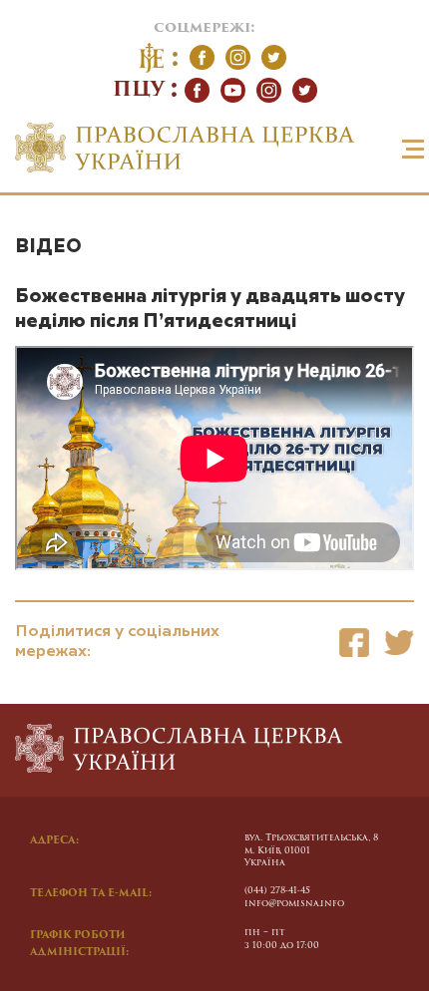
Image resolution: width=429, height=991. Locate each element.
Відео (48, 246)
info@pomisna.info (294, 903)
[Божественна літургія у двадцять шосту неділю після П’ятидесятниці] (354, 642)
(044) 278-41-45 (277, 890)
